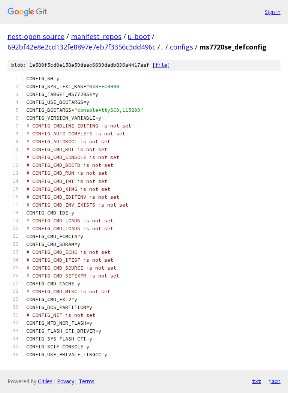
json (274, 381)
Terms (86, 381)
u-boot (139, 36)
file (161, 65)
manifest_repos (96, 36)
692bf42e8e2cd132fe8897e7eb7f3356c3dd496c (82, 46)
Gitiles (45, 381)
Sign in (272, 11)
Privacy (65, 381)
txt (256, 381)
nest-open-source (36, 36)
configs (181, 46)
